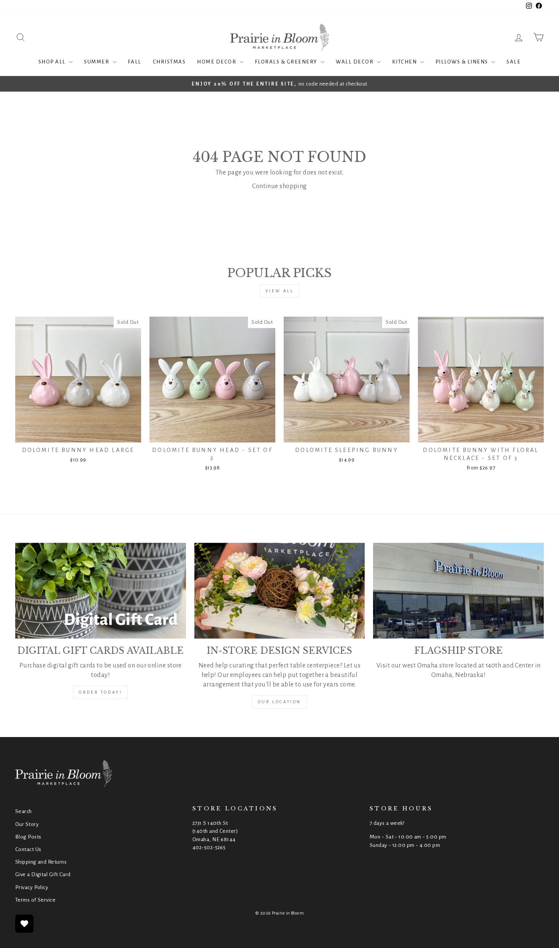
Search (23, 811)
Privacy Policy (31, 887)
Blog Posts (28, 837)
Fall (134, 62)
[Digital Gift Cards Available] (100, 591)
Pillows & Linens (462, 62)
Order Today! (100, 692)
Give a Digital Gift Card (43, 874)
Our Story (27, 824)
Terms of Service (35, 900)
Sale (514, 62)
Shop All (52, 62)
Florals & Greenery (287, 62)
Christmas (169, 62)
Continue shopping (279, 186)
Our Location (279, 701)
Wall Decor (355, 62)
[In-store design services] (279, 591)
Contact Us (28, 849)
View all (279, 291)
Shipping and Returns (41, 862)
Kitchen (405, 62)
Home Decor (217, 62)
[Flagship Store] (458, 591)
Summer (97, 62)
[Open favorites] (24, 924)
